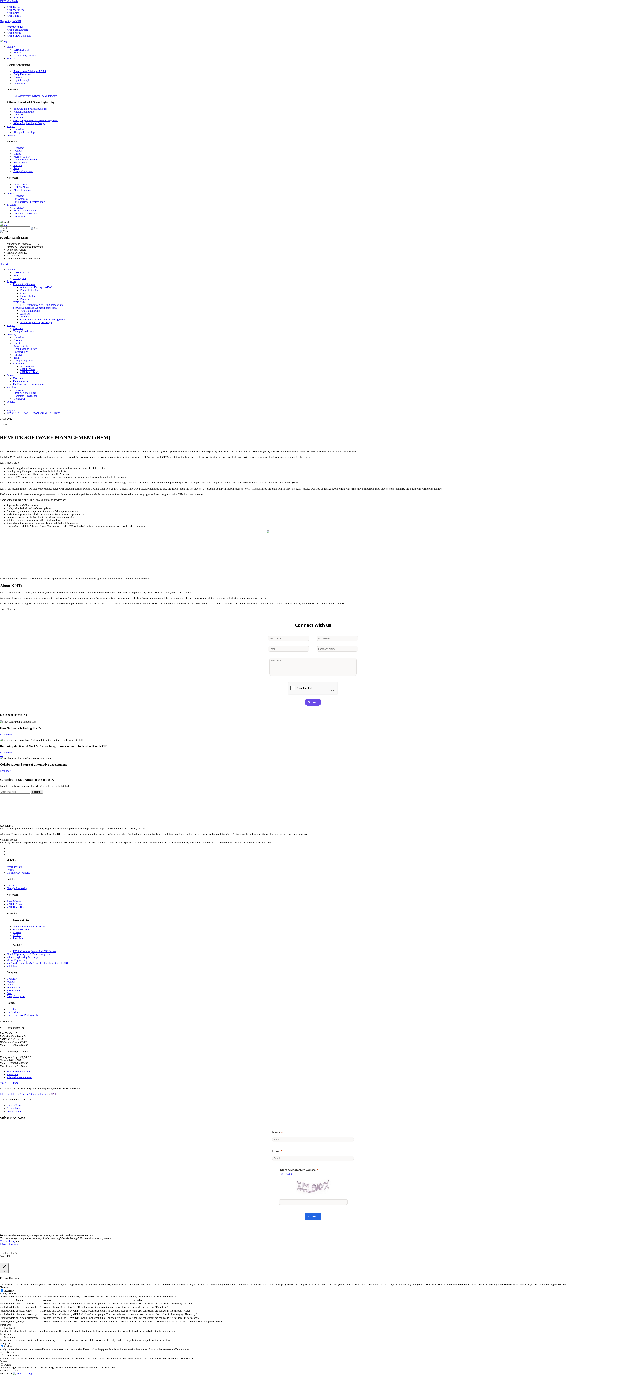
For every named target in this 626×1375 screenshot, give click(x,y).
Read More (6, 734)
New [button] (281, 1173)
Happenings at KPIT (10, 21)
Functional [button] (5, 1324)
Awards (11, 981)
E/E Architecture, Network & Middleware (34, 951)
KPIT (53, 1094)
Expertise (11, 58)
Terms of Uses (14, 1105)
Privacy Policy (14, 1108)
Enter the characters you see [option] (297, 1170)
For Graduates (14, 1012)
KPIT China (13, 12)
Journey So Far (14, 987)
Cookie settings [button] (9, 1253)
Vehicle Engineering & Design (22, 957)
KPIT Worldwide (9, 1)
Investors (11, 204)
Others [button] (3, 1361)
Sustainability (13, 990)
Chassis (17, 932)
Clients (10, 984)
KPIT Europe (14, 7)
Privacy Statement (9, 1244)
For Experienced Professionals (22, 1015)
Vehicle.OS (19, 302)
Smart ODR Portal (9, 1083)
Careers (10, 193)
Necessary (9, 1290)
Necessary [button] (5, 1287)
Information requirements (19, 1077)
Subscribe (37, 792)
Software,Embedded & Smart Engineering (35, 307)
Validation (12, 966)
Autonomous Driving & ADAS (29, 926)
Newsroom (18, 363)
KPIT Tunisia (14, 15)
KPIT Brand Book (29, 372)
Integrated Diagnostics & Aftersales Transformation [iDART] (38, 963)
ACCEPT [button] (5, 1256)
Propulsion (18, 938)
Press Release (27, 366)
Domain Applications (24, 284)
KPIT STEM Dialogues (19, 35)
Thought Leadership (17, 888)
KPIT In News (27, 369)
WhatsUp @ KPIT (16, 26)
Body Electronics (22, 929)
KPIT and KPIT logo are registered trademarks (24, 1094)
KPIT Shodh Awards (17, 29)
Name (276, 1132)
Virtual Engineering (17, 960)
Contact (4, 264)
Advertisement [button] (7, 1352)
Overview (12, 885)
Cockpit (17, 935)
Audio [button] (289, 1173)
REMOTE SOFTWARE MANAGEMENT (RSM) (33, 413)
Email (276, 1151)
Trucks (10, 869)
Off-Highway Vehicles (18, 872)
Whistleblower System (18, 1071)
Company (12, 135)
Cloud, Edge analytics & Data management (29, 954)
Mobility (11, 46)
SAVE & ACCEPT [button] (10, 1370)
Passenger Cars (14, 866)
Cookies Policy (8, 1241)
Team (9, 993)
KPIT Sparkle (14, 32)
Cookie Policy (14, 1111)
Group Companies (16, 996)
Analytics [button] (5, 1343)
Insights (11, 126)
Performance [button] (6, 1334)
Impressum (12, 1074)
